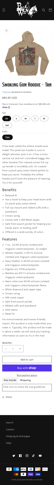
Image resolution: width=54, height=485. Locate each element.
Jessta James (21, 479)
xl (44, 118)
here (11, 386)
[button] (3, 10)
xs (6, 118)
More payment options (27, 375)
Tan (7, 137)
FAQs (8, 443)
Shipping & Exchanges (18, 436)
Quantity (7, 342)
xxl (7, 125)
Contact (10, 429)
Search (10, 422)
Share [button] (9, 397)
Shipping (6, 92)
